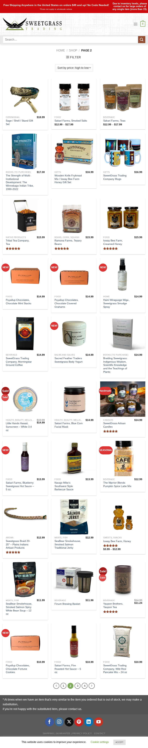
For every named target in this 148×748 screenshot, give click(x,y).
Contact (99, 733)
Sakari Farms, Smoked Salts (71, 120)
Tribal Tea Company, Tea (17, 242)
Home (60, 50)
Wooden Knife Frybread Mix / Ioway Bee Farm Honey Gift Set (68, 179)
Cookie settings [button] (100, 741)
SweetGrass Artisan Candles (114, 425)
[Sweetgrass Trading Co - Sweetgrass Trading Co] (32, 24)
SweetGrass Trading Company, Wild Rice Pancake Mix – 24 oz (115, 669)
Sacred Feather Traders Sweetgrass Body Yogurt (68, 360)
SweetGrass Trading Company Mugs (115, 177)
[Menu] (135, 24)
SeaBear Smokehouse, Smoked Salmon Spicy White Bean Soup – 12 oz (19, 608)
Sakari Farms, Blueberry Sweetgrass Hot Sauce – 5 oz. (20, 486)
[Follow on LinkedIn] (88, 721)
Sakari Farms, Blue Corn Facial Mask (69, 425)
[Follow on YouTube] (98, 721)
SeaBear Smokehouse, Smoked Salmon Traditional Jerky (68, 544)
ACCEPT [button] (119, 742)
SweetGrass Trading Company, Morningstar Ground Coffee (19, 361)
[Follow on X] (69, 721)
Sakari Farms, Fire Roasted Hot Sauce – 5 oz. (68, 669)
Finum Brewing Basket (67, 603)
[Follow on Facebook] (49, 721)
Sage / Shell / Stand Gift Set (19, 122)
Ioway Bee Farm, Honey (117, 541)
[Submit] (141, 39)
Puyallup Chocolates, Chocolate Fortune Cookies (18, 669)
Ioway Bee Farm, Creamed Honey (113, 242)
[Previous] (56, 686)
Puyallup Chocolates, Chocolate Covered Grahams (67, 303)
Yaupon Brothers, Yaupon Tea (113, 605)
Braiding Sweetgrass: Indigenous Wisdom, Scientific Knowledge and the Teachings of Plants (115, 365)
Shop (73, 50)
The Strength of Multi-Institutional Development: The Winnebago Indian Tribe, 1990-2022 (20, 182)
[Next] (92, 686)
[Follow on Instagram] (59, 721)
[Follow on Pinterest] (78, 721)
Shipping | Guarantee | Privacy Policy (67, 733)
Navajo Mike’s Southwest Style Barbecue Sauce (64, 486)
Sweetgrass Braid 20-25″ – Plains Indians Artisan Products (18, 544)
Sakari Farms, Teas (114, 120)
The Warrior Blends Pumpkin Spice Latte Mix (117, 484)
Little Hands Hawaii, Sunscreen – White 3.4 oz (19, 426)
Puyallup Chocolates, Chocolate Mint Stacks (18, 301)
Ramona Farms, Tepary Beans (68, 242)
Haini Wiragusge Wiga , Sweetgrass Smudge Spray (116, 303)
